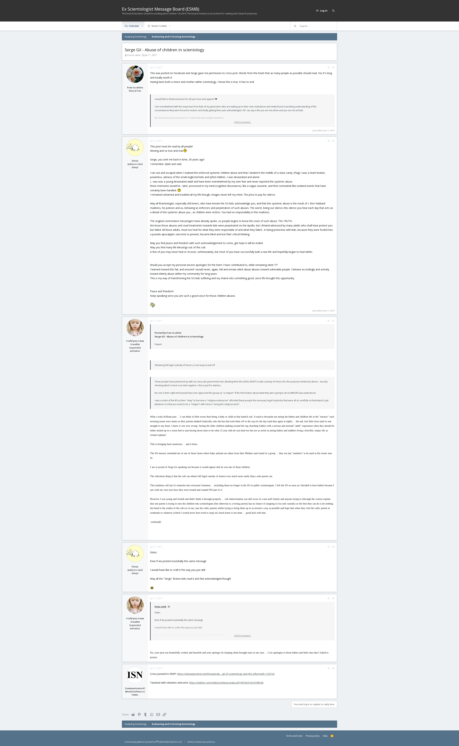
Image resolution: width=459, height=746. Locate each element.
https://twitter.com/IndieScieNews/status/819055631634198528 (226, 682)
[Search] (333, 11)
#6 (333, 668)
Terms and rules (294, 735)
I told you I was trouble (135, 342)
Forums (134, 26)
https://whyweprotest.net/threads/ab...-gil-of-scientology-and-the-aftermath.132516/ (226, 674)
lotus (135, 160)
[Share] (328, 67)
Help (325, 735)
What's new (159, 26)
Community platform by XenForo (153, 741)
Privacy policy (313, 735)
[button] (142, 26)
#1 (333, 67)
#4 (333, 546)
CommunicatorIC (135, 688)
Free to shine (133, 55)
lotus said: (161, 606)
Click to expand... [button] (242, 122)
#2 (333, 140)
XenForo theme (195, 741)
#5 (333, 598)
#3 (333, 320)
